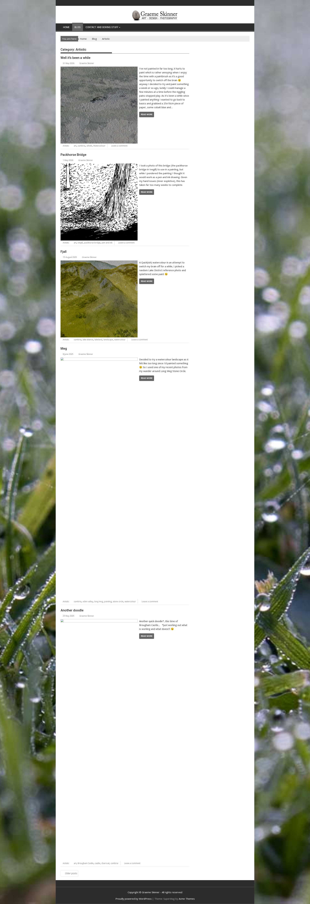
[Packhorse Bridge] (99, 165)
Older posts (71, 873)
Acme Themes (187, 898)
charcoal (105, 863)
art (75, 145)
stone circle (118, 601)
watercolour (119, 339)
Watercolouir (99, 145)
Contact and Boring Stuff (102, 27)
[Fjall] (99, 262)
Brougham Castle (85, 863)
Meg (64, 348)
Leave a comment (119, 145)
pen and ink (107, 242)
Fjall (64, 252)
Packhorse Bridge (73, 155)
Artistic (66, 145)
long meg (98, 601)
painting (108, 601)
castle (97, 863)
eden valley (88, 601)
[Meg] (99, 359)
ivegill (80, 242)
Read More (146, 114)
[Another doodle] (99, 621)
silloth (89, 145)
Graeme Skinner (86, 63)
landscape (108, 339)
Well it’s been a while (75, 58)
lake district (88, 339)
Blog (78, 27)
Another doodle (72, 610)
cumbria (81, 145)
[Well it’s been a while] (99, 68)
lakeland (98, 339)
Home (66, 27)
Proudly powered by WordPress (133, 898)
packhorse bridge (92, 242)
